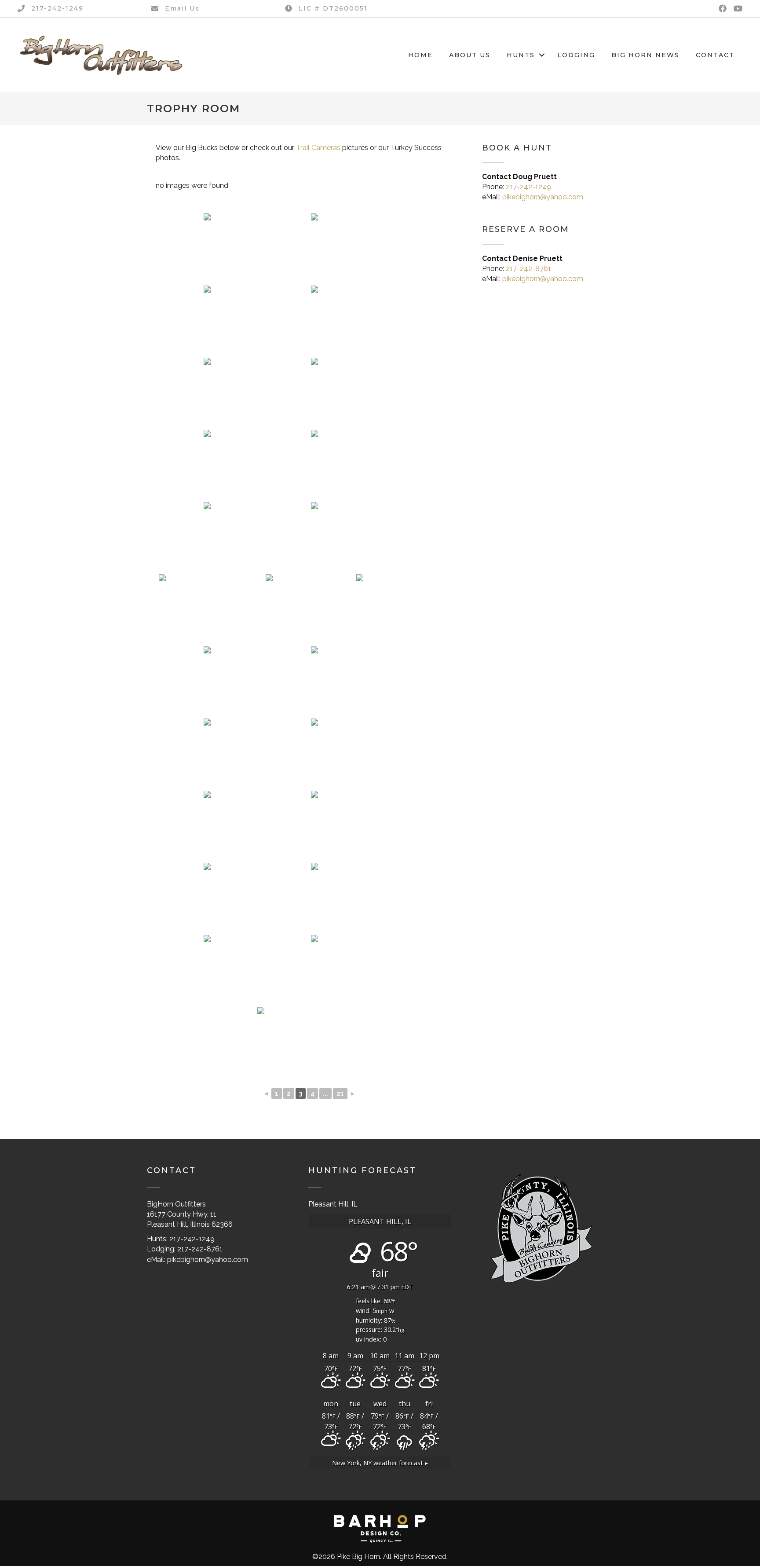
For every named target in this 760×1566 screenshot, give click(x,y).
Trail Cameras (318, 147)
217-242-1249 (528, 187)
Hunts (521, 55)
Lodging (576, 55)
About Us (469, 55)
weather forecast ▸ (380, 1463)
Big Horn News (645, 55)
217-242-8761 (528, 268)
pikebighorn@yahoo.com (542, 197)
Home (420, 55)
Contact (715, 55)
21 (340, 1093)
